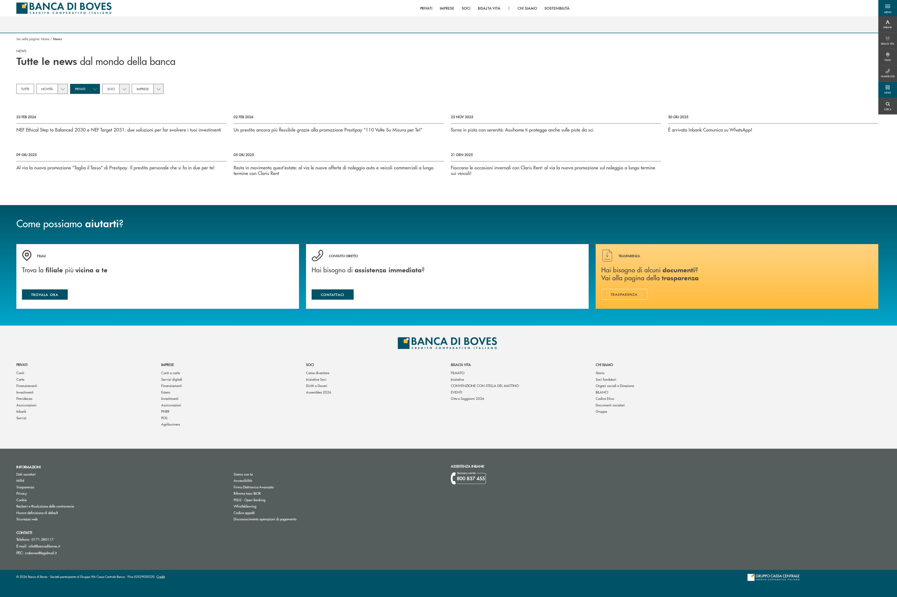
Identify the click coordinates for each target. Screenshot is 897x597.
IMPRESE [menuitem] (447, 8)
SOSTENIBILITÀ (557, 8)
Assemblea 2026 (318, 392)
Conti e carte (170, 372)
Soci (111, 88)
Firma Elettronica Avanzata (271, 486)
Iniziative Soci (316, 379)
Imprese (143, 88)
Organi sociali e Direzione (615, 385)
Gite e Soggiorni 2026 (467, 398)
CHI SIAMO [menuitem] (527, 8)
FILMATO (457, 372)
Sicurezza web (27, 518)
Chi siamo (604, 364)
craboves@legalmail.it (41, 552)
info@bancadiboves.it (44, 546)
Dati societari (26, 474)
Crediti (161, 576)
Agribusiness (170, 424)
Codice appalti (262, 512)
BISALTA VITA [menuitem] (489, 8)
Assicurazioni (26, 404)
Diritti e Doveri (316, 385)
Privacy (21, 493)
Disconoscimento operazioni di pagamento (283, 518)
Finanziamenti (26, 385)
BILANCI (602, 392)
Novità (47, 88)
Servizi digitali (171, 379)
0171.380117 (42, 539)
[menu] (494, 8)
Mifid (37, 480)
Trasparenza (25, 486)
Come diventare (317, 372)
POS (164, 417)
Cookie (21, 499)
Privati (80, 88)
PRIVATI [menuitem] (426, 8)
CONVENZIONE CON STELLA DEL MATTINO (485, 385)
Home (45, 38)
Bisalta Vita (461, 364)
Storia (600, 372)
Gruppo (601, 411)
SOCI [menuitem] (466, 8)
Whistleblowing (245, 506)
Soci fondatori (606, 379)
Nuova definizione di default (37, 512)
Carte (20, 379)
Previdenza (24, 398)
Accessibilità (243, 480)
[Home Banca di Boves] (63, 8)
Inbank (21, 411)
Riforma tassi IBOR (265, 493)
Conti (20, 372)
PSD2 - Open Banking (267, 499)
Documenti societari (610, 404)
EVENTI (456, 392)
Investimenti (25, 392)
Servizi (21, 417)
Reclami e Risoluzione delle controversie (45, 506)
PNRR (165, 411)
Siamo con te (243, 474)
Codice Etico (605, 398)
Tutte (25, 88)
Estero (165, 392)
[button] (887, 8)
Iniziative (457, 379)
